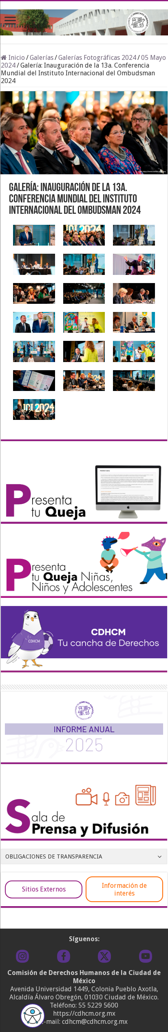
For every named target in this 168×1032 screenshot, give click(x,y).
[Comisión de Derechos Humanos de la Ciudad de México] (84, 21)
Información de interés (124, 889)
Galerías (41, 57)
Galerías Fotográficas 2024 (97, 57)
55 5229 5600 (98, 1005)
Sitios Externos (44, 889)
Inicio (16, 57)
